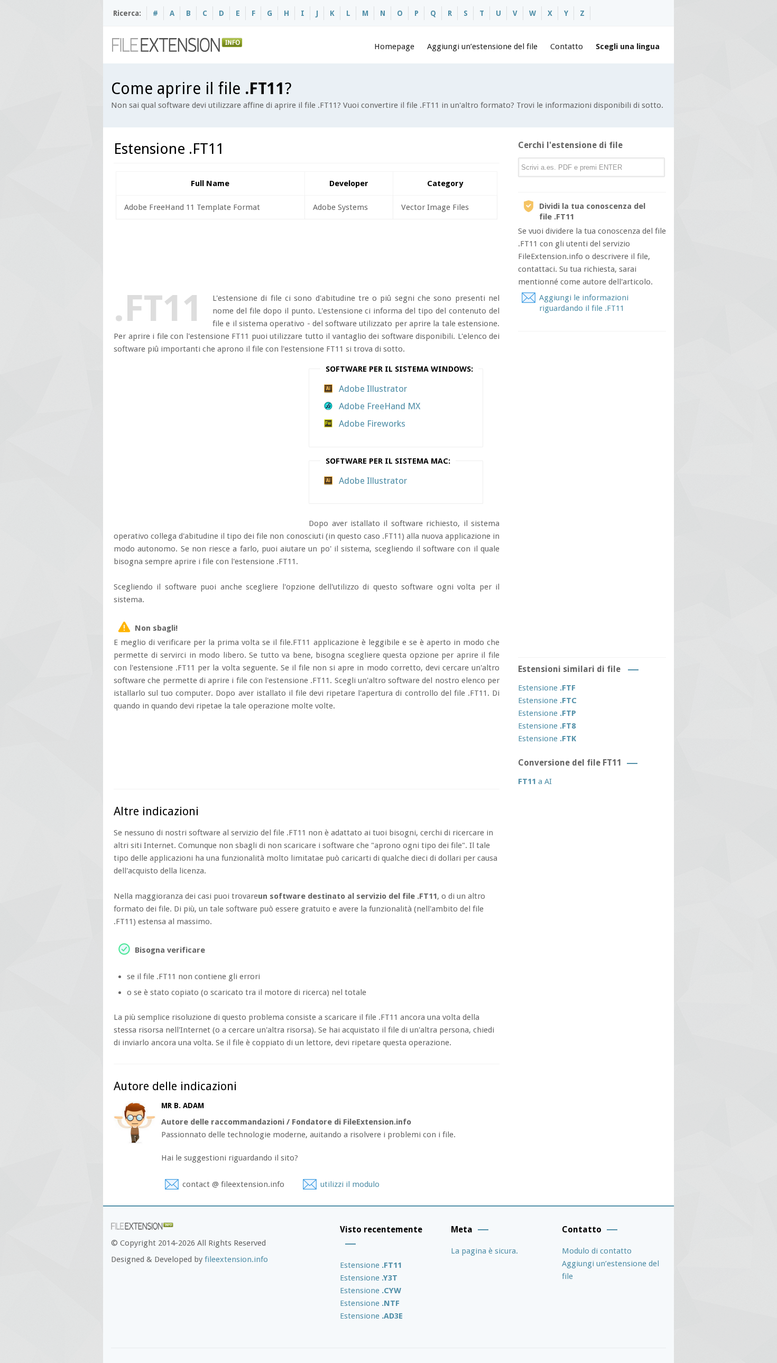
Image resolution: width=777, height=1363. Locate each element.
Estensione (547, 688)
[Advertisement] (306, 254)
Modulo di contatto (597, 1251)
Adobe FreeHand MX (379, 406)
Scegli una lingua (628, 46)
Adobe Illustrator (373, 388)
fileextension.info (236, 1259)
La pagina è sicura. (484, 1251)
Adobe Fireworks (372, 423)
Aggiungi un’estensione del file (482, 46)
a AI (535, 781)
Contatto (566, 46)
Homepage (394, 46)
